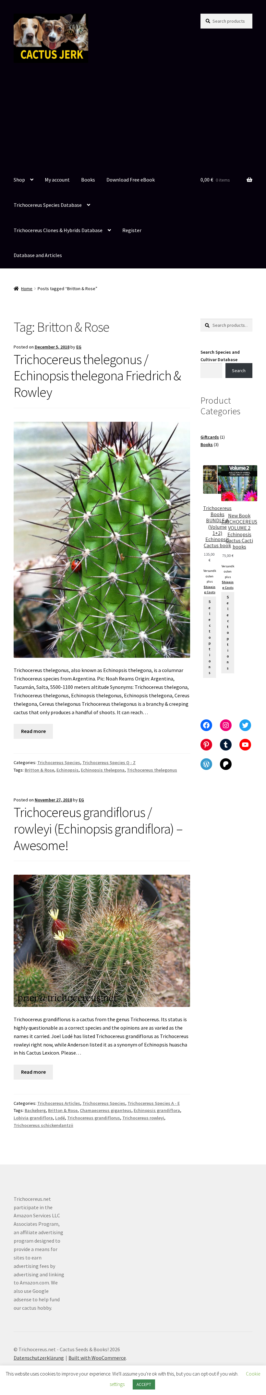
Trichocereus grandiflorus (93, 1118)
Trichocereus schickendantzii (43, 1125)
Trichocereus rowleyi (143, 1118)
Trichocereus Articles (58, 1103)
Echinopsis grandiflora (157, 1110)
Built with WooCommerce (97, 1357)
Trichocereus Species (58, 762)
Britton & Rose (39, 770)
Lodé (60, 1118)
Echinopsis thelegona (103, 770)
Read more (33, 731)
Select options (210, 637)
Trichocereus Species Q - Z (109, 762)
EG (78, 347)
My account (57, 179)
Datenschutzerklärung (39, 1357)
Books (88, 179)
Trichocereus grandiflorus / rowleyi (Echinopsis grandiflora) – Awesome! (98, 829)
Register (131, 230)
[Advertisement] (133, 119)
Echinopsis (67, 770)
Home (26, 288)
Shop (19, 179)
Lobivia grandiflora (33, 1118)
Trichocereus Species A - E (153, 1103)
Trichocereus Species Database (48, 205)
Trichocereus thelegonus (152, 770)
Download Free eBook (130, 179)
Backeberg (35, 1110)
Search (239, 370)
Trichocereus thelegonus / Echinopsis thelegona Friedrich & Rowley (97, 376)
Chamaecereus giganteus (105, 1110)
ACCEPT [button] (144, 1384)
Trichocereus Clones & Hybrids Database (58, 230)
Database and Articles (38, 255)
